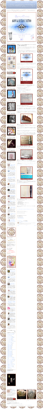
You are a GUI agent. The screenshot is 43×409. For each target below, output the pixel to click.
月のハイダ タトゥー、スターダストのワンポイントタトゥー (12, 324)
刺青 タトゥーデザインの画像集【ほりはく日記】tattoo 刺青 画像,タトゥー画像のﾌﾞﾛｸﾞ (21, 2)
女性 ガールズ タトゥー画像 (10, 366)
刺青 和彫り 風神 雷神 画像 (10, 354)
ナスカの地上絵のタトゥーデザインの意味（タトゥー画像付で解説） (12, 214)
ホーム (26, 225)
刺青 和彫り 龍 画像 (9, 356)
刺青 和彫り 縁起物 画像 (10, 345)
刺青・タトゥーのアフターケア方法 (11, 360)
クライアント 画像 (9, 335)
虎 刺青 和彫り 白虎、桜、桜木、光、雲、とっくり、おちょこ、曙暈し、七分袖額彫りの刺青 (12, 208)
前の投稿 (35, 225)
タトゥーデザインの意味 (10, 338)
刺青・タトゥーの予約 (10, 362)
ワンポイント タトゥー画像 (10, 343)
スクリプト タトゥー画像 (10, 336)
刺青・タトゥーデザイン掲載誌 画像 (11, 359)
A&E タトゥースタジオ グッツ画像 (11, 333)
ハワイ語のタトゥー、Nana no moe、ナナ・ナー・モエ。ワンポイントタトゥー (12, 183)
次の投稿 (18, 225)
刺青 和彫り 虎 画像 (9, 347)
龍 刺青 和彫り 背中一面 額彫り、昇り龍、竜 (12, 318)
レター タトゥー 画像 (10, 342)
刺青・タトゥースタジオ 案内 (25, 221)
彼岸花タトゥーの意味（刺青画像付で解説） (12, 201)
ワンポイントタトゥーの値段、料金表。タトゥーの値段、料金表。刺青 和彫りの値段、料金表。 (12, 165)
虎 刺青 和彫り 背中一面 (12, 312)
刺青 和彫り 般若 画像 (10, 353)
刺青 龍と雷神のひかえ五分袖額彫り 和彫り (12, 296)
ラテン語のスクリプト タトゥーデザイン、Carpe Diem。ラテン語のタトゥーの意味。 (12, 284)
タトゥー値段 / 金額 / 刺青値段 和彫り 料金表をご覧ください (23, 148)
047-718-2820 (20, 90)
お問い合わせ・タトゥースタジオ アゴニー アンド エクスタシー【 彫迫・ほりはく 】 (12, 271)
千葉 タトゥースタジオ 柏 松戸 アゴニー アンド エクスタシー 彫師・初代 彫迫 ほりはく (12, 171)
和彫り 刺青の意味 (9, 368)
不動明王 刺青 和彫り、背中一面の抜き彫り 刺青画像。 (12, 195)
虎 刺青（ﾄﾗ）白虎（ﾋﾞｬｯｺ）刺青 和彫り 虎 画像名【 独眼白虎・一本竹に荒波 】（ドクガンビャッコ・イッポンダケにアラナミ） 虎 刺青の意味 (11, 178)
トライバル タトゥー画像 (10, 340)
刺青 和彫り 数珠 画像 (10, 351)
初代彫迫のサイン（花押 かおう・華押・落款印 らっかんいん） (11, 364)
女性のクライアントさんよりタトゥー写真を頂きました (12, 307)
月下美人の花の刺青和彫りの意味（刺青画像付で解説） (12, 189)
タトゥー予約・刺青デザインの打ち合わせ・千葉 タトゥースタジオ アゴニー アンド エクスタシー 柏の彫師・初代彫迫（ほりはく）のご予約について (11, 220)
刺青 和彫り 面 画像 (9, 355)
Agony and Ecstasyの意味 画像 (10, 334)
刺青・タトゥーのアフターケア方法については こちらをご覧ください (24, 183)
